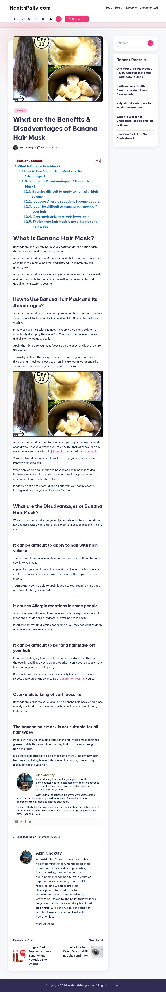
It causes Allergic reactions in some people (66, 201)
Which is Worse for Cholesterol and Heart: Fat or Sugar (134, 121)
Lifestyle (20, 110)
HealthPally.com (30, 8)
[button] (77, 19)
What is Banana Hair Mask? (39, 166)
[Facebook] (25, 821)
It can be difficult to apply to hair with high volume (65, 193)
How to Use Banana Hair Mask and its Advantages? (53, 173)
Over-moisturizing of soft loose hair (61, 216)
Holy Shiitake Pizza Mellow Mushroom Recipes (134, 105)
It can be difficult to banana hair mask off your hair (65, 209)
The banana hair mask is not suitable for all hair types (66, 224)
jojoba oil (56, 451)
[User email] (30, 821)
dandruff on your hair (73, 678)
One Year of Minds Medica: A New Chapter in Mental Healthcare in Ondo (134, 73)
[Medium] (16, 821)
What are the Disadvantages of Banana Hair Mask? (59, 183)
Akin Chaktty (49, 853)
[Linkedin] (20, 821)
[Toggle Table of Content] (96, 161)
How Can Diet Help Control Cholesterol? (134, 136)
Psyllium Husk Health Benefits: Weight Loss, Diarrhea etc (132, 90)
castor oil (91, 451)
